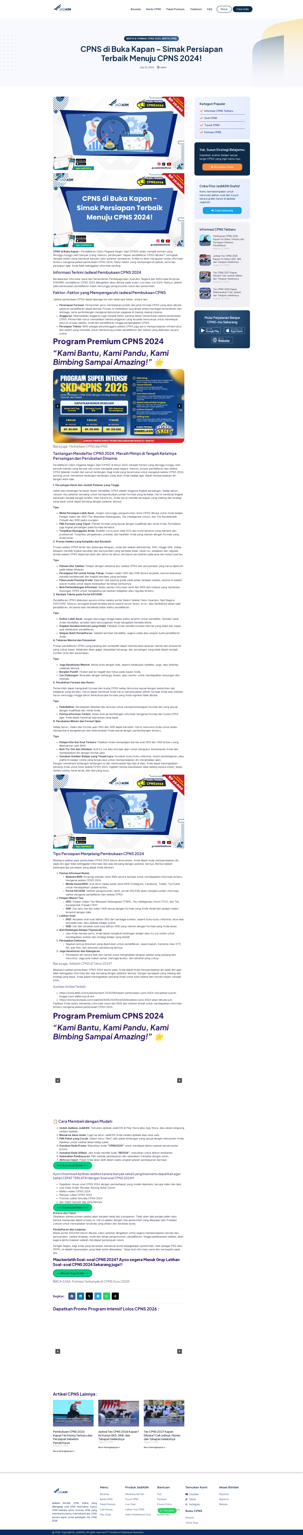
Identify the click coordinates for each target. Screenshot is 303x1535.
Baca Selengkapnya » (63, 1451)
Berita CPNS (153, 9)
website (72, 1131)
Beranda (136, 9)
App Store (152, 1128)
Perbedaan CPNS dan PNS (88, 446)
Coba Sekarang (223, 210)
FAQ (209, 9)
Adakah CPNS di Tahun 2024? (90, 963)
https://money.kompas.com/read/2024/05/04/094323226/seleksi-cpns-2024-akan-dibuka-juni (115, 999)
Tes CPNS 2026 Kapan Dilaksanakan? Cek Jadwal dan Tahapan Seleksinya (227, 292)
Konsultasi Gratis (224, 167)
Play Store (133, 1128)
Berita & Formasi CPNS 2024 (143, 38)
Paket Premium (175, 9)
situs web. (154, 1135)
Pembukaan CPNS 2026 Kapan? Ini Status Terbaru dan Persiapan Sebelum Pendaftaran (72, 1437)
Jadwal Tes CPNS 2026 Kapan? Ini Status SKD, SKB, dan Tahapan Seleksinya (118, 1435)
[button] (57, 406)
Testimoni (196, 9)
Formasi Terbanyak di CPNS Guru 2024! (101, 1281)
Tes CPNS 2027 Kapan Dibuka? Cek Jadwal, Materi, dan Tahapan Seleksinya (162, 1435)
